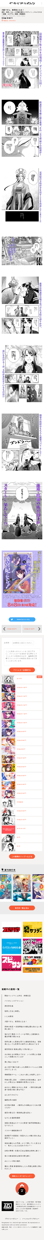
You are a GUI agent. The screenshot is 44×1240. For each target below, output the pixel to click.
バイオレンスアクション (14, 1001)
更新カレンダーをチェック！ (22, 1176)
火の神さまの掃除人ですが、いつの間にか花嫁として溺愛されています (23, 1055)
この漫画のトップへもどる (22, 856)
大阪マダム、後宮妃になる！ (16, 1021)
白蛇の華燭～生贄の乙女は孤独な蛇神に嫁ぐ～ (23, 1150)
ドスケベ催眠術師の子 (13, 1130)
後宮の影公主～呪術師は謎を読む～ (18, 1112)
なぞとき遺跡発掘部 (12, 1118)
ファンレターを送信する (22, 670)
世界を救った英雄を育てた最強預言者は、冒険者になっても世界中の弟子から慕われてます (23, 1042)
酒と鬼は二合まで (12, 1062)
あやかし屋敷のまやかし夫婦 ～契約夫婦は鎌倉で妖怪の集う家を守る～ (23, 1088)
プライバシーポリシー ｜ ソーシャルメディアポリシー (22, 1219)
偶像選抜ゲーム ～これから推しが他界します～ (23, 1074)
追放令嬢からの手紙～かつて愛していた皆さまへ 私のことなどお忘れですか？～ (23, 1144)
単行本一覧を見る (22, 908)
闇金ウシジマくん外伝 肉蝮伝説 (18, 995)
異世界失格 (9, 1006)
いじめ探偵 (9, 1016)
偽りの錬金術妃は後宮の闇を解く (18, 1156)
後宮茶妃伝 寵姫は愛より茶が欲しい (19, 1049)
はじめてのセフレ (12, 1095)
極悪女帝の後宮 (11, 1100)
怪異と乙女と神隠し (12, 1011)
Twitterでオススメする (23, 619)
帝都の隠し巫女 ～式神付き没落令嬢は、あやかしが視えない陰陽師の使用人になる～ (23, 1081)
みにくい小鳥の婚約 (12, 1161)
